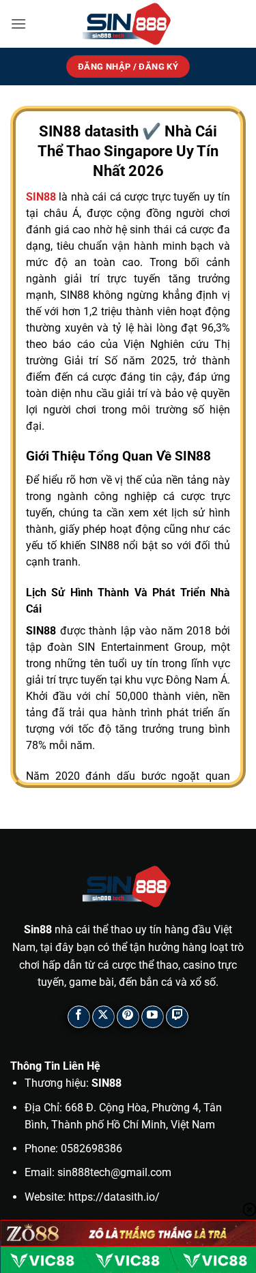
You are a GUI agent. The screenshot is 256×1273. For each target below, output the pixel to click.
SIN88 (41, 196)
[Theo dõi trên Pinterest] (128, 1017)
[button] (18, 23)
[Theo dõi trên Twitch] (177, 1017)
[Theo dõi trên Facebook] (79, 1017)
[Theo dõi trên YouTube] (152, 1017)
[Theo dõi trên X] (103, 1017)
